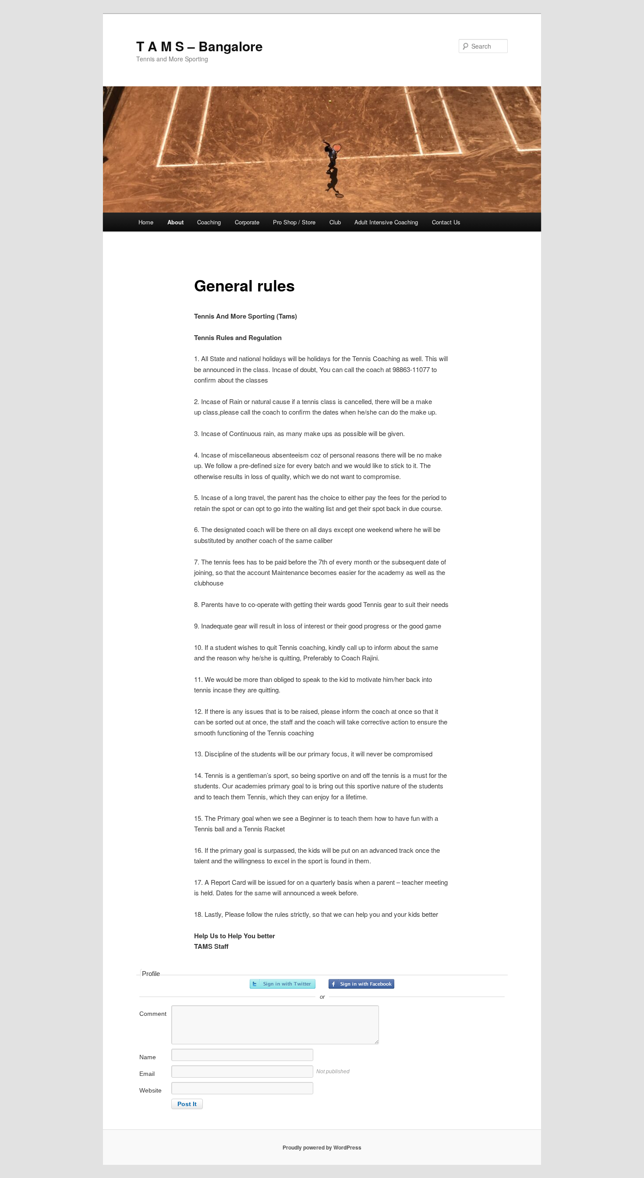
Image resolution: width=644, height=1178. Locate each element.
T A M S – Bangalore (199, 45)
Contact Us (446, 222)
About (175, 222)
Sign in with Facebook (361, 984)
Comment (152, 1013)
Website (150, 1090)
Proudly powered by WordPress (322, 1147)
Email (147, 1073)
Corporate (247, 222)
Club (335, 222)
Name (147, 1057)
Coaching (209, 222)
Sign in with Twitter (282, 984)
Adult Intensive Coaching (386, 222)
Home (145, 222)
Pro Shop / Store (294, 222)
